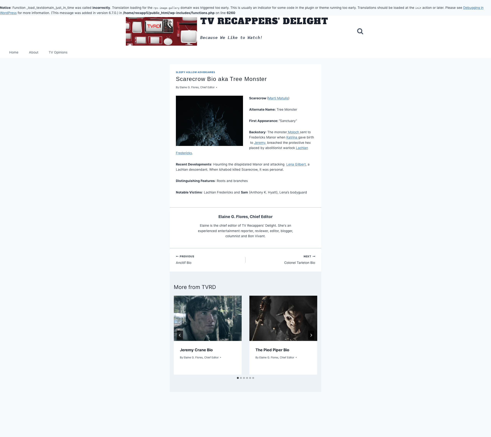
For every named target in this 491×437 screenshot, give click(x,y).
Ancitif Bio (185, 260)
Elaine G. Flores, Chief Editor (197, 87)
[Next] (311, 335)
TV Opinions (58, 52)
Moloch (293, 132)
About (33, 52)
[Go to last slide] (180, 335)
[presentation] (208, 318)
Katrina (292, 137)
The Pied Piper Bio (272, 350)
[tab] (238, 378)
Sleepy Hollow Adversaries (195, 72)
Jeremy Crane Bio (196, 350)
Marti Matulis (278, 98)
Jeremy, (260, 143)
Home (13, 52)
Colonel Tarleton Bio (299, 260)
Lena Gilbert (296, 164)
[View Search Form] (360, 31)
